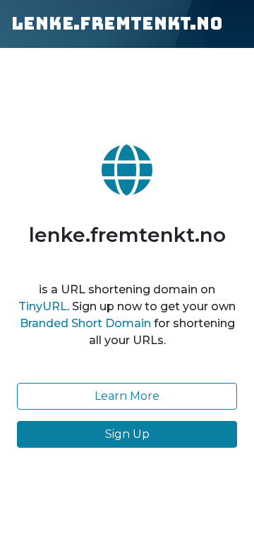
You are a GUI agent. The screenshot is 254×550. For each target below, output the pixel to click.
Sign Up (127, 434)
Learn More (127, 396)
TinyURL (42, 306)
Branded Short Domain (85, 323)
